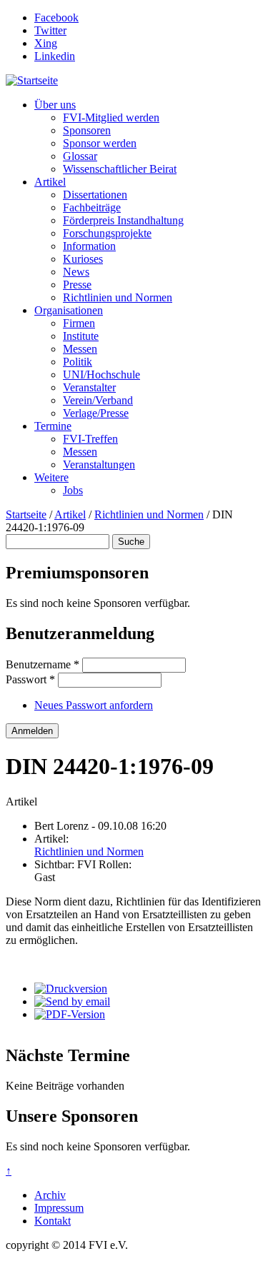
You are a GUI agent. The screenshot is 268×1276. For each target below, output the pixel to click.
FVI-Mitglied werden (111, 117)
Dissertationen (95, 195)
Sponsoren (87, 130)
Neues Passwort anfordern (93, 705)
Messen (80, 349)
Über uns (55, 105)
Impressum (59, 1208)
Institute (81, 336)
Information (89, 246)
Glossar (80, 156)
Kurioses (83, 259)
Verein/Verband (98, 400)
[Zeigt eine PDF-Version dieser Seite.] (69, 1014)
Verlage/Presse (96, 413)
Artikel (50, 182)
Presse (77, 284)
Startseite (26, 514)
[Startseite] (32, 80)
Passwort (30, 679)
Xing (45, 43)
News (76, 272)
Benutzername (42, 664)
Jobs (73, 490)
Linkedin (54, 56)
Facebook (56, 17)
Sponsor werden (100, 143)
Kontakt (52, 1221)
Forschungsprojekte (107, 233)
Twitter (50, 30)
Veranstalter (89, 387)
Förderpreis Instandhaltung (123, 220)
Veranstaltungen (99, 464)
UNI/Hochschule (101, 374)
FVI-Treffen (90, 439)
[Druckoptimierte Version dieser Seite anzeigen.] (70, 989)
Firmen (79, 323)
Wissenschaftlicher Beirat (120, 169)
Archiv (50, 1195)
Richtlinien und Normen (117, 297)
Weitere (51, 477)
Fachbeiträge (92, 207)
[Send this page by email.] (72, 1001)
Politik (77, 362)
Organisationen (68, 310)
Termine (52, 426)
